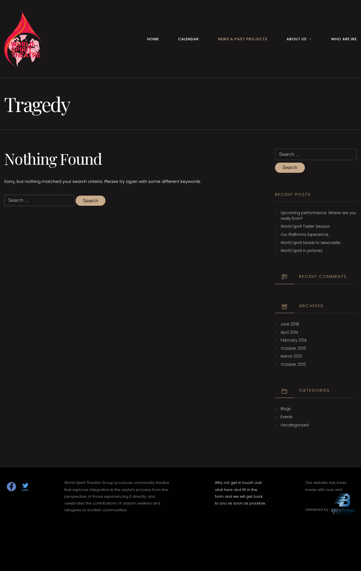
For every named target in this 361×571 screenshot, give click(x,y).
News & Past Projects (242, 39)
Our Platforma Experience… (306, 234)
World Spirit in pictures (301, 250)
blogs (286, 408)
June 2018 (290, 324)
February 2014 (294, 340)
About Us (297, 39)
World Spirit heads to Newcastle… (312, 242)
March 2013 (291, 356)
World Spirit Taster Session (305, 226)
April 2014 (289, 332)
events (286, 417)
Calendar (188, 39)
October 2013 (293, 348)
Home (153, 39)
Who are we (344, 39)
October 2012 (293, 364)
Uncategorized (295, 425)
